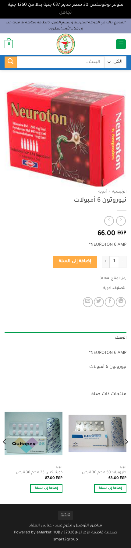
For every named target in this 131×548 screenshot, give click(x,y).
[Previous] (126, 454)
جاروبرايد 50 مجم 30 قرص (104, 473)
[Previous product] (109, 220)
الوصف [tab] (120, 338)
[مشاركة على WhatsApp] (121, 302)
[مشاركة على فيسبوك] (110, 302)
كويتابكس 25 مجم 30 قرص (39, 473)
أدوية (102, 192)
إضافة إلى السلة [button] (110, 488)
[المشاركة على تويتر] (99, 302)
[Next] (5, 454)
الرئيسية (119, 192)
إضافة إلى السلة (75, 261)
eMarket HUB (48, 533)
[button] (121, 44)
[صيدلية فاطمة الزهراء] (65, 44)
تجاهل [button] (65, 13)
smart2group (65, 540)
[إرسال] (11, 62)
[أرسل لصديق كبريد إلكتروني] (88, 302)
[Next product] (121, 220)
